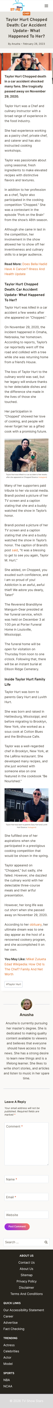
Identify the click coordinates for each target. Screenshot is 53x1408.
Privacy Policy (27, 1281)
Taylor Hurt (13, 984)
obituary (36, 924)
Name (11, 1179)
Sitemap (27, 1275)
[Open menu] (46, 6)
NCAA (7, 1386)
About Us (26, 1269)
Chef (26, 13)
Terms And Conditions (26, 1294)
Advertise (10, 1322)
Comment (14, 1126)
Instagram (42, 477)
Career (8, 1316)
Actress (9, 1345)
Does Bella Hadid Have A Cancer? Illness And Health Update (26, 269)
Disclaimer (26, 1287)
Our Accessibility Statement (23, 1310)
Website (12, 1215)
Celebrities (11, 1351)
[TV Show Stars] (17, 6)
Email (11, 1197)
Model (8, 1364)
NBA (6, 1380)
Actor (7, 1357)
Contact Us (26, 1262)
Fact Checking (13, 1329)
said (15, 550)
